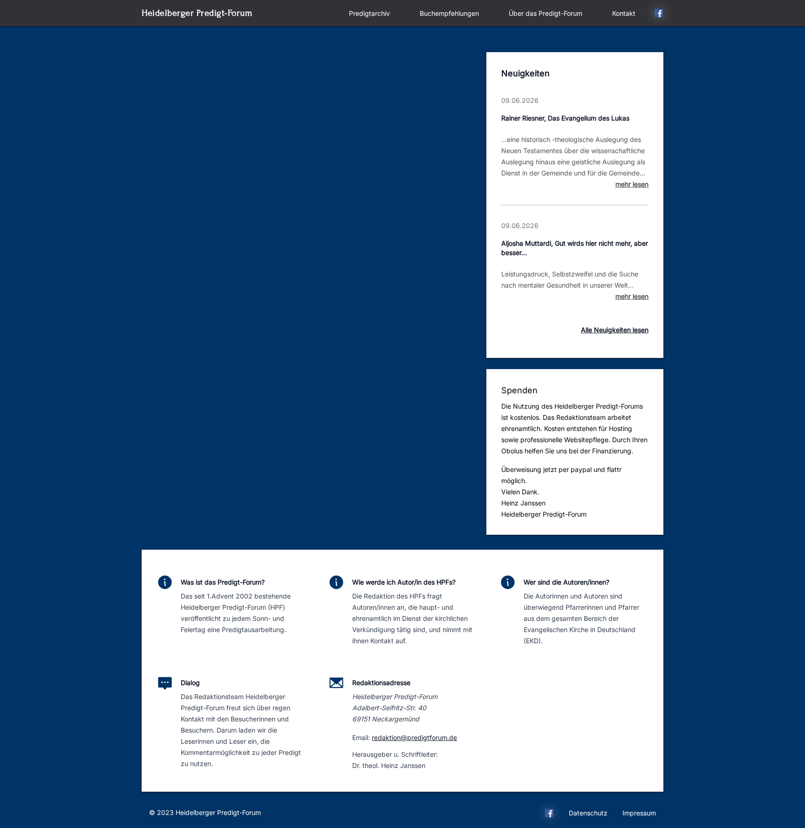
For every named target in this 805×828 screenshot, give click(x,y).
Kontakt (623, 13)
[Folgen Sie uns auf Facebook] (658, 14)
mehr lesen (631, 184)
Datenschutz (588, 813)
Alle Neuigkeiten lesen (614, 330)
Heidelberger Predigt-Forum (197, 12)
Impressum (639, 813)
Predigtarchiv (369, 13)
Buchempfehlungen (449, 13)
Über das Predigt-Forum (545, 13)
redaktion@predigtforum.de (414, 737)
